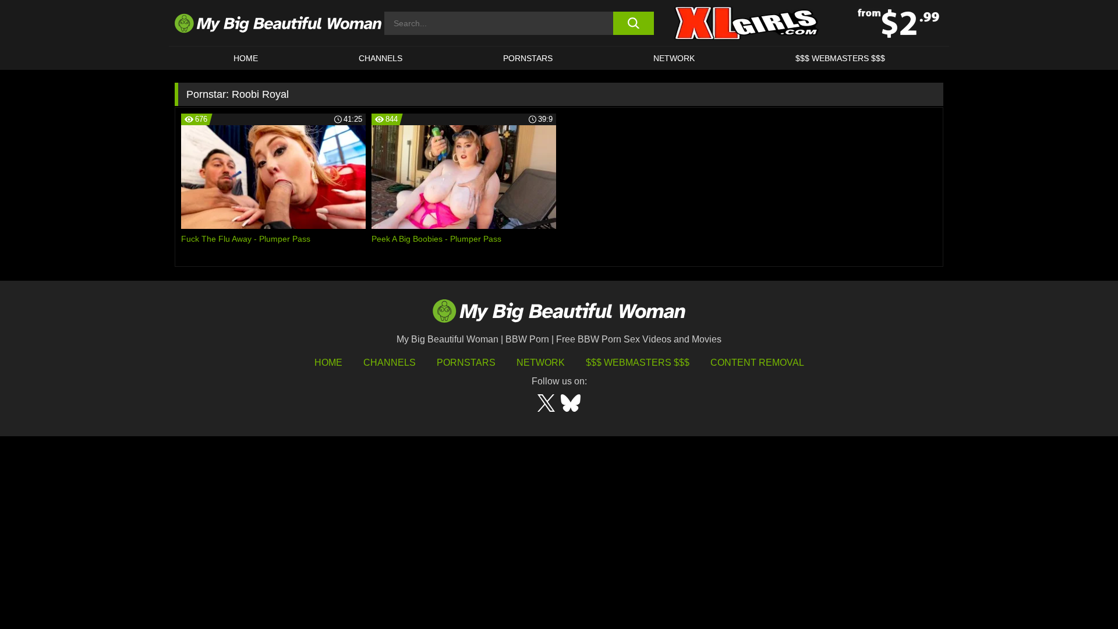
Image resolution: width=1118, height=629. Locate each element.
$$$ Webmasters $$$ (637, 362)
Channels (389, 362)
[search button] (633, 23)
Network (674, 58)
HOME (245, 58)
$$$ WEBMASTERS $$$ (840, 58)
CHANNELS (380, 58)
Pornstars (528, 58)
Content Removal (757, 362)
